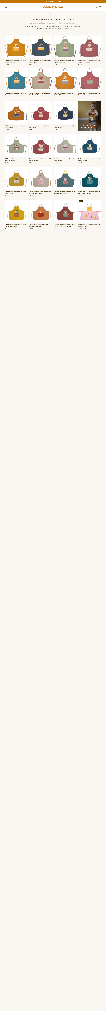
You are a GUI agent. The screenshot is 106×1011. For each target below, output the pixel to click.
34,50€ (7, 130)
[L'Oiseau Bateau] (53, 6)
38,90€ (7, 64)
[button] (96, 7)
